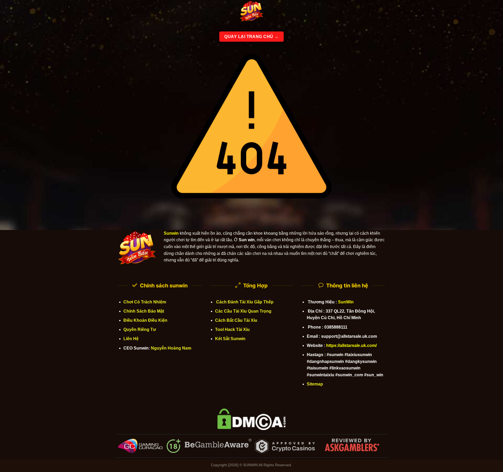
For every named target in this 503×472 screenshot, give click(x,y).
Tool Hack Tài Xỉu (232, 329)
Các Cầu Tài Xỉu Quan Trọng (243, 311)
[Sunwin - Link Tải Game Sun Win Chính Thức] (251, 12)
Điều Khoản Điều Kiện (145, 320)
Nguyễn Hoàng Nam (171, 348)
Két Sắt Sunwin (230, 338)
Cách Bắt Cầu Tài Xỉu (236, 320)
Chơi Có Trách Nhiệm (144, 302)
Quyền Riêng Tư (139, 329)
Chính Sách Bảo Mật (143, 311)
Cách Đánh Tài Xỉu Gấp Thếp (244, 302)
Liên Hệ (131, 338)
